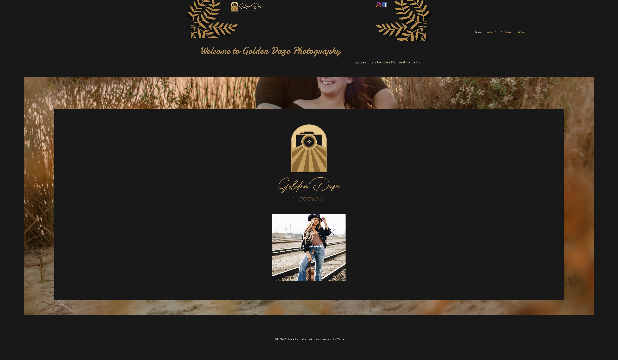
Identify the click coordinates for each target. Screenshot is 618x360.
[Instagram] (378, 4)
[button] (309, 247)
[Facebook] (384, 4)
